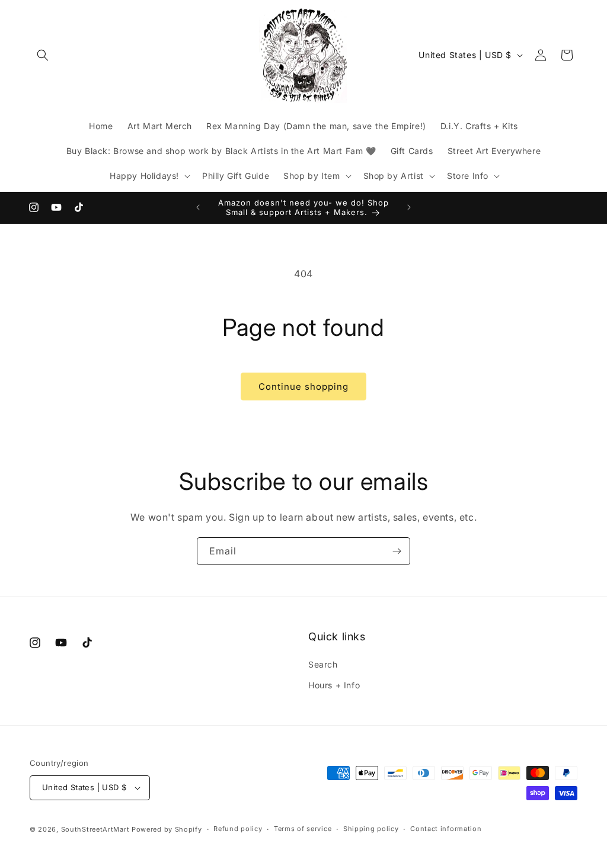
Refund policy (237, 829)
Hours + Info (334, 685)
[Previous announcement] (198, 207)
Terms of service (302, 829)
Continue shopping (303, 386)
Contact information (445, 829)
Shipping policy (371, 829)
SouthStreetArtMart (95, 829)
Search (323, 664)
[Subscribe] (397, 551)
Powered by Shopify (167, 829)
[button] (43, 55)
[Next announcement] (409, 207)
